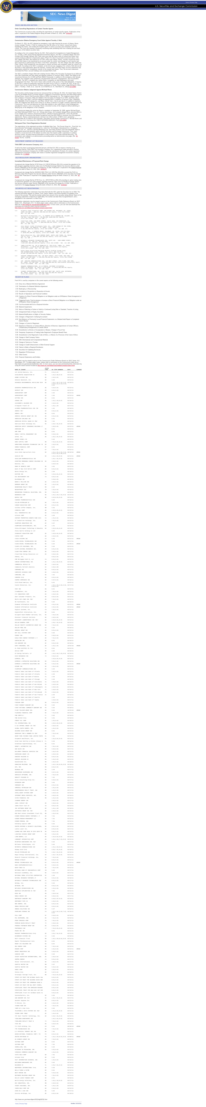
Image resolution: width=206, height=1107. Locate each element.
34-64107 (43, 169)
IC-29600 (26, 154)
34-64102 (69, 33)
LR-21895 (73, 87)
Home (187, 2)
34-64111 (64, 185)
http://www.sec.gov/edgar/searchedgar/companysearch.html (33, 208)
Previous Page (193, 2)
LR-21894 (63, 120)
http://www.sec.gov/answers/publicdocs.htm (36, 204)
